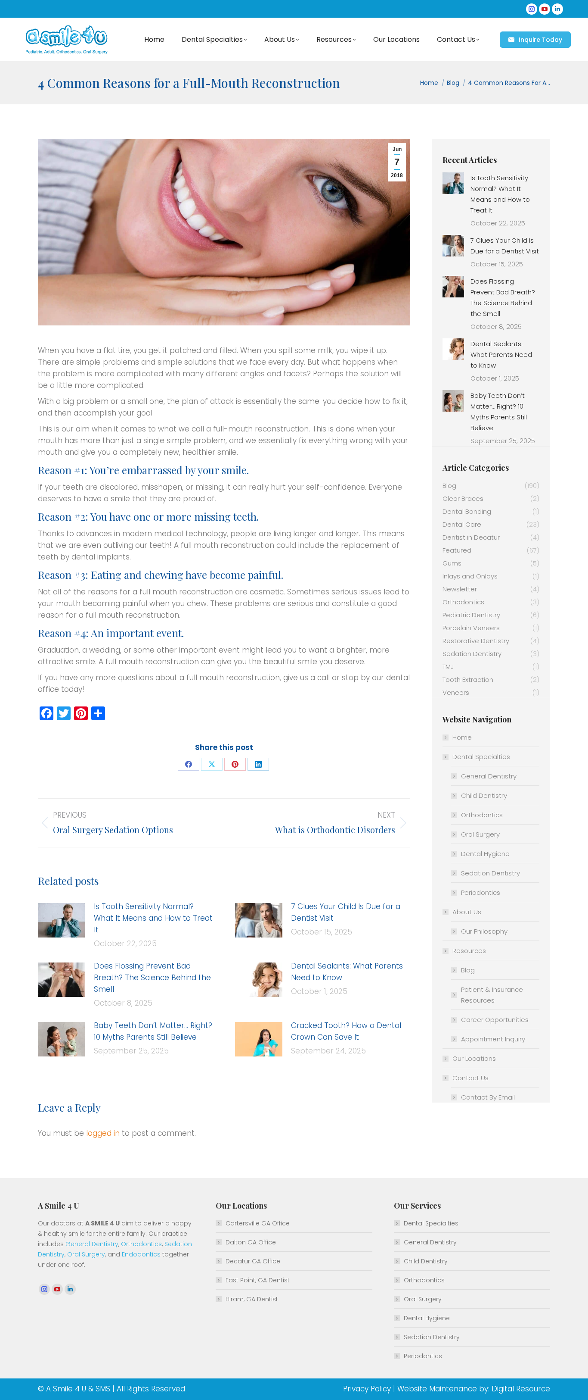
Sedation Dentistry (490, 873)
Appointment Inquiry (493, 1039)
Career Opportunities (495, 1019)
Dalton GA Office (251, 1242)
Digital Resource (521, 1389)
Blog (468, 970)
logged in (103, 1133)
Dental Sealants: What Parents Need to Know (347, 972)
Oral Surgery (480, 834)
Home (462, 737)
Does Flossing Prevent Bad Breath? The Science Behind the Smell (152, 977)
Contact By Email (488, 1097)
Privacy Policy (367, 1389)
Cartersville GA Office (258, 1223)
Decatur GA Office (253, 1261)
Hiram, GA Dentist (252, 1299)
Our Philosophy (484, 931)
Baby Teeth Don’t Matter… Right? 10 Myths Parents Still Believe (153, 1031)
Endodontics (141, 1254)
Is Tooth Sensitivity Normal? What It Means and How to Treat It (153, 918)
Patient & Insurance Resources (492, 995)
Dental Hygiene (485, 853)
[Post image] (61, 920)
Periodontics (480, 892)
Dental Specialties (481, 756)
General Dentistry (489, 776)
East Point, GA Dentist (258, 1280)
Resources (469, 950)
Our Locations (474, 1058)
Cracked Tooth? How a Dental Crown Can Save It (346, 1031)
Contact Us (470, 1077)
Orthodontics (482, 814)
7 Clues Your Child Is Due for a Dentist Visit (345, 912)
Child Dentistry (484, 795)
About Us (466, 911)
